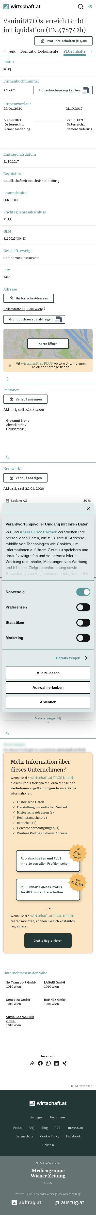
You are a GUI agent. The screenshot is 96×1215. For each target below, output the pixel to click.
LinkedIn (48, 1145)
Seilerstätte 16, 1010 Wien (22, 309)
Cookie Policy (49, 1136)
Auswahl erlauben (48, 687)
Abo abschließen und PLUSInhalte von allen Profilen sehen (50, 858)
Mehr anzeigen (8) (48, 718)
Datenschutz (24, 1136)
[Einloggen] (90, 6)
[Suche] (80, 6)
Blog (44, 1127)
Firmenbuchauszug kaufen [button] (59, 90)
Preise (17, 1127)
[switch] (83, 607)
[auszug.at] (69, 1205)
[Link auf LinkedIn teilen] (56, 1064)
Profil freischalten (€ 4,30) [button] (67, 41)
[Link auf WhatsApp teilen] (48, 1064)
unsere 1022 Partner (38, 532)
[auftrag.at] (26, 1204)
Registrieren (58, 1117)
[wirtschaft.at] (21, 6)
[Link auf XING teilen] (65, 1064)
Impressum (75, 1127)
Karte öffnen (48, 343)
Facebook (73, 1136)
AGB (58, 1127)
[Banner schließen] (88, 508)
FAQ (31, 1127)
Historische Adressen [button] (32, 298)
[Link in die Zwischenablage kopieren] (31, 1064)
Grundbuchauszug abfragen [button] (30, 319)
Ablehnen (48, 702)
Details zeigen (68, 658)
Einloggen (36, 1117)
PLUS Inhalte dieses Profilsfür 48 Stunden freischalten (50, 886)
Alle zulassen (48, 673)
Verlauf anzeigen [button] (29, 399)
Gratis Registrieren (48, 940)
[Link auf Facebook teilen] (40, 1064)
